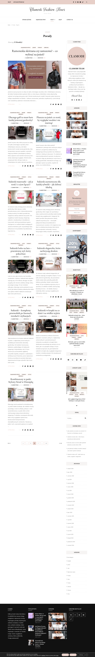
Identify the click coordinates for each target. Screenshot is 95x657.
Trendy (58, 176)
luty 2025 (69, 530)
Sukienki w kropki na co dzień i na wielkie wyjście (49, 312)
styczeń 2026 (70, 494)
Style (29, 176)
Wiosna (69, 590)
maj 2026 (69, 479)
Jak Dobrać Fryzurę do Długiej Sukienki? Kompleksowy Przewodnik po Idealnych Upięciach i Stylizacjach (80, 163)
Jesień (34, 47)
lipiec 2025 (69, 512)
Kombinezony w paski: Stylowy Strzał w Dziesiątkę (20, 380)
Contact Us (70, 19)
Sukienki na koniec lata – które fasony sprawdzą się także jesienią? (77, 317)
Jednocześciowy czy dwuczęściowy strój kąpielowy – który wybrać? (76, 400)
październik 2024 (71, 541)
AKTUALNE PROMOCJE (18, 2)
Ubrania (46, 47)
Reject (73, 654)
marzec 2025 (70, 527)
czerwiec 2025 (70, 516)
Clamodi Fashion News (47, 9)
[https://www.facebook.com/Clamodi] (68, 360)
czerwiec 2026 (70, 476)
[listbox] (76, 389)
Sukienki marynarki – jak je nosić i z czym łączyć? (21, 183)
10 (46, 443)
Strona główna (26, 19)
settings (43, 655)
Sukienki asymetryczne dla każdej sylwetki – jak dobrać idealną (48, 184)
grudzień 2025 (70, 497)
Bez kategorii (70, 557)
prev (67, 378)
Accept (65, 654)
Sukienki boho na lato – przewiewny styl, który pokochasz (21, 251)
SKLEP (9, 2)
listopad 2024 (70, 538)
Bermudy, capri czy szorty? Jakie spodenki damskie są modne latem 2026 (76, 343)
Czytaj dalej (11, 104)
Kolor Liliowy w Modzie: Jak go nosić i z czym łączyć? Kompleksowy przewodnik (40, 617)
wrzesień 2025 (70, 505)
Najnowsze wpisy (41, 19)
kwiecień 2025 (70, 523)
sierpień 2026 (70, 468)
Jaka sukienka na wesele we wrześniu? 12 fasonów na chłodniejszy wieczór (77, 292)
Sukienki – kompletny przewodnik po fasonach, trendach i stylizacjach (20, 313)
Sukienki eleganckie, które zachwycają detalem (48, 249)
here (57, 655)
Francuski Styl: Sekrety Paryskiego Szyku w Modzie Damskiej (79, 173)
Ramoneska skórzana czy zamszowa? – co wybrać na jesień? (35, 52)
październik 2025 (71, 501)
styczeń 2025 (70, 534)
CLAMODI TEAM (28, 57)
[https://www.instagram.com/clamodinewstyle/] (75, 615)
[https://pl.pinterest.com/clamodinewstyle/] (77, 360)
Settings (81, 654)
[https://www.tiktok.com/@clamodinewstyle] (85, 360)
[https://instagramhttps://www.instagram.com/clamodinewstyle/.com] (72, 360)
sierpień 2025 (70, 508)
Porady (40, 47)
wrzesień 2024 (70, 545)
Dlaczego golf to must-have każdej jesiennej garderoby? (21, 119)
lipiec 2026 (69, 472)
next (85, 378)
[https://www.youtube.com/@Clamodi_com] (81, 360)
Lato (23, 243)
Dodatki (69, 561)
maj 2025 (69, 519)
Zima (68, 594)
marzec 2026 (70, 486)
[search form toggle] (86, 2)
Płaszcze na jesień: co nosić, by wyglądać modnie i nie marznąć (49, 120)
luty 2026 (69, 490)
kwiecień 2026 (70, 483)
